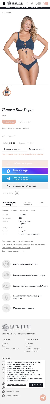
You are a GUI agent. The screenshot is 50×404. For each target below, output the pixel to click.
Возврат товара (31, 351)
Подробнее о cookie (16, 385)
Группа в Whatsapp (13, 396)
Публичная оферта (32, 349)
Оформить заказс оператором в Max (20, 171)
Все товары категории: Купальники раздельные (24, 244)
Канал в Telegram (12, 392)
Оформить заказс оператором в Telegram (22, 178)
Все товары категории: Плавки (16, 248)
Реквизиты (29, 343)
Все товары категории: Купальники (18, 241)
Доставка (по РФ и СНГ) (11, 349)
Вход (33, 3)
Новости (5, 343)
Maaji (4, 115)
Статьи (4, 346)
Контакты (29, 346)
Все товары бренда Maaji (13, 251)
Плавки (8, 13)
